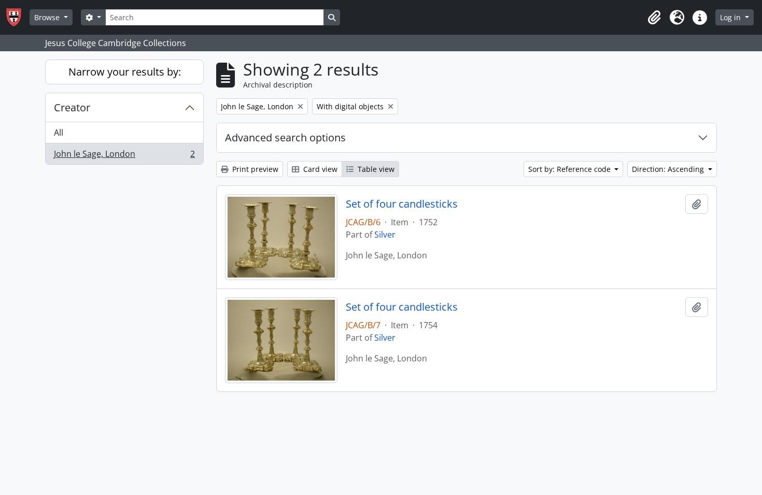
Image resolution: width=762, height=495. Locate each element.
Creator (72, 107)
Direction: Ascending (669, 169)
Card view (319, 169)
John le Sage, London (124, 156)
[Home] (18, 17)
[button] (654, 17)
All (58, 132)
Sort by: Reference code (570, 169)
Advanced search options (285, 137)
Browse (48, 17)
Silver (385, 234)
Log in (731, 17)
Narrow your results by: (124, 72)
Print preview (254, 169)
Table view (375, 169)
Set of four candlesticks (402, 204)
